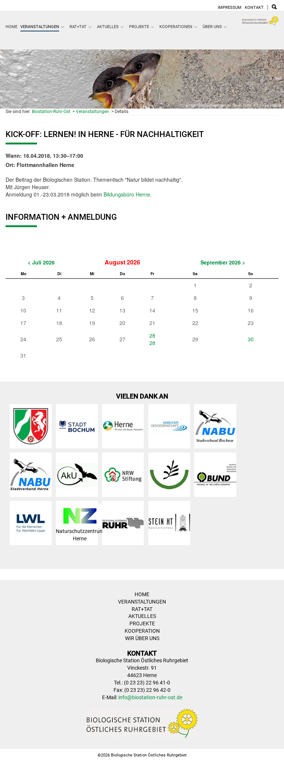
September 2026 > (222, 262)
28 (152, 335)
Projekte (139, 26)
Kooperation (142, 631)
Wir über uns (142, 638)
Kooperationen (175, 26)
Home (11, 26)
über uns (212, 26)
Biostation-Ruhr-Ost (51, 111)
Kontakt (254, 7)
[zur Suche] (274, 7)
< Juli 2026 (41, 262)
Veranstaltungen (39, 26)
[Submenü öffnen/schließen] (63, 27)
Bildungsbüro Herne (127, 194)
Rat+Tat (78, 26)
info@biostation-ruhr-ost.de (150, 697)
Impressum (229, 7)
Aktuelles (108, 26)
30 (251, 339)
